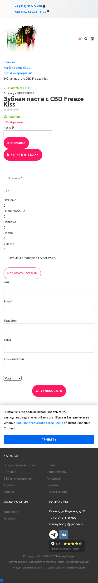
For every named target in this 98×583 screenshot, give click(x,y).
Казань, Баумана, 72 (30, 11)
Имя (7, 282)
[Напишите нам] (49, 580)
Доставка (11, 511)
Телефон (10, 320)
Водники (10, 471)
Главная (9, 62)
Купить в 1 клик (25, 154)
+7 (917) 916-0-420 (28, 6)
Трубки (9, 485)
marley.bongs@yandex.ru (66, 524)
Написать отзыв (22, 273)
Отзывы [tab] (15, 178)
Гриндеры (54, 478)
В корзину (16, 142)
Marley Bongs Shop (17, 67)
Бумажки (53, 485)
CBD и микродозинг (18, 73)
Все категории (57, 491)
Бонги (51, 465)
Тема (7, 339)
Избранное (15, 122)
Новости (10, 518)
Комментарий (14, 359)
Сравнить (15, 116)
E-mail (8, 301)
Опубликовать (49, 390)
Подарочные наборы (19, 465)
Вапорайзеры (57, 471)
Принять (48, 439)
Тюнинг (9, 491)
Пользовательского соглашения (39, 422)
